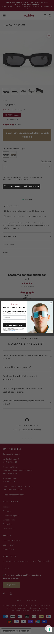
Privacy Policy (12, 330)
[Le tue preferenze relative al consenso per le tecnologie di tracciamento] (49, 629)
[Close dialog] (51, 303)
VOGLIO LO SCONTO (14, 325)
